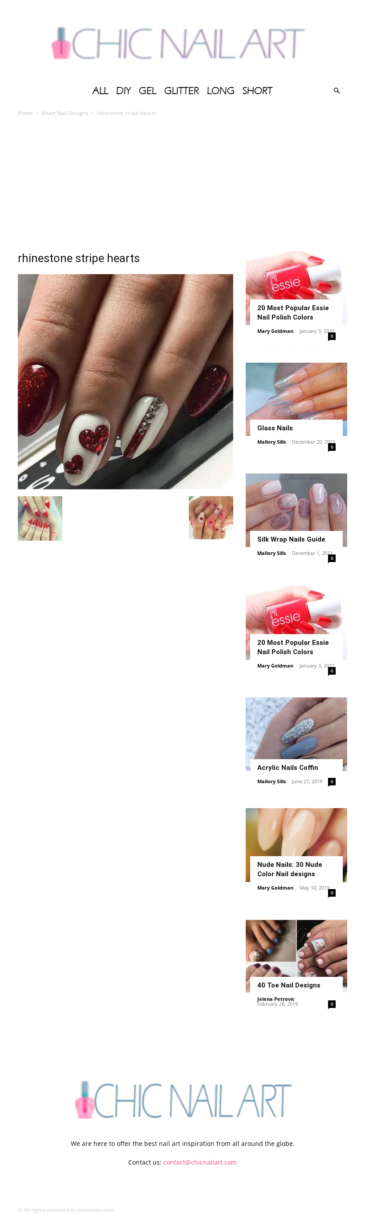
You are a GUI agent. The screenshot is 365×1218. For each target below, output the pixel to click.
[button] (336, 91)
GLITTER (181, 91)
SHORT (257, 91)
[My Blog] (182, 40)
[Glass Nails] (296, 399)
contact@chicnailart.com (200, 1162)
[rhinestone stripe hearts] (125, 487)
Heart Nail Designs (64, 113)
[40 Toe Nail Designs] (296, 956)
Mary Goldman (275, 331)
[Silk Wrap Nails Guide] (296, 510)
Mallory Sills (271, 441)
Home (25, 113)
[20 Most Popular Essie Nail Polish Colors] (296, 288)
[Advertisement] (182, 184)
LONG (221, 91)
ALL (100, 91)
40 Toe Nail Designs (288, 985)
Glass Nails (275, 428)
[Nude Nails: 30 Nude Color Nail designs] (296, 845)
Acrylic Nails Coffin (287, 768)
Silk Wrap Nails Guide (291, 539)
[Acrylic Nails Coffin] (296, 734)
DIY (123, 91)
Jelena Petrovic (276, 998)
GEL (147, 91)
